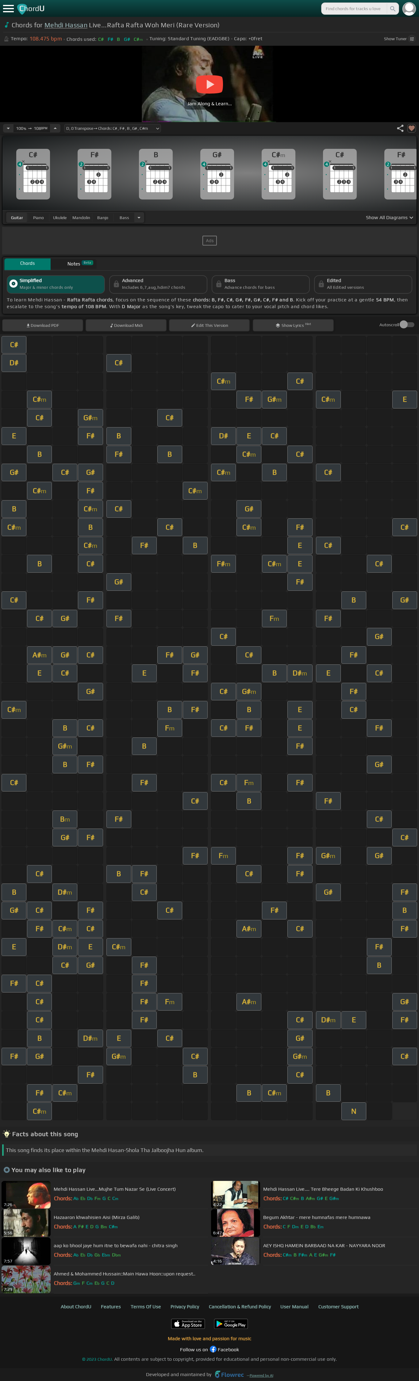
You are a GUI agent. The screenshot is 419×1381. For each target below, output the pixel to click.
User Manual (294, 1306)
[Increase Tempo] (55, 128)
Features (111, 1306)
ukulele (60, 217)
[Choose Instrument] (139, 217)
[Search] (392, 8)
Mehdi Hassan (65, 25)
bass (124, 217)
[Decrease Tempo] (8, 128)
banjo (102, 217)
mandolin (81, 217)
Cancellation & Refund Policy (240, 1306)
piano (38, 217)
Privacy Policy (185, 1306)
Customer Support (338, 1306)
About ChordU (76, 1306)
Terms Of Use (146, 1306)
